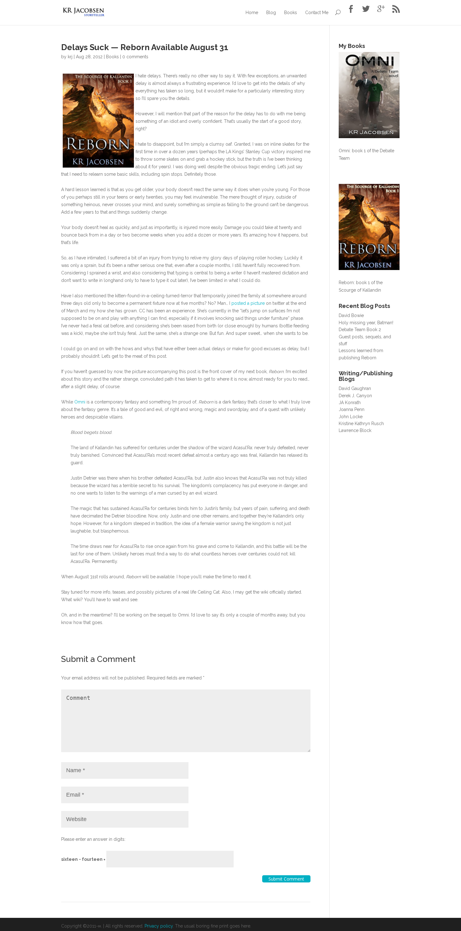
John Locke (351, 416)
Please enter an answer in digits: (93, 839)
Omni (79, 401)
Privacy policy (159, 925)
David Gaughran (355, 388)
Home (252, 12)
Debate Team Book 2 (360, 329)
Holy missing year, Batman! (366, 322)
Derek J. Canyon (355, 395)
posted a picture (248, 303)
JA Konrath (350, 402)
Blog (271, 12)
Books (290, 12)
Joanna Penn (351, 409)
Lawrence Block (355, 430)
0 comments (135, 56)
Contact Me (316, 12)
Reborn (346, 282)
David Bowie (351, 315)
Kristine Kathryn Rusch (361, 423)
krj (70, 56)
